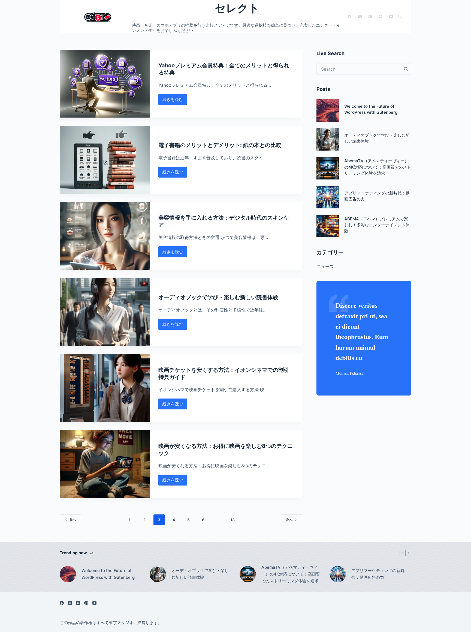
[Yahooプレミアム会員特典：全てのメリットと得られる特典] (105, 84)
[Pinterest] (380, 16)
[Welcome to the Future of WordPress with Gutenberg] (327, 110)
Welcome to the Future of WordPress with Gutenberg (108, 574)
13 (232, 519)
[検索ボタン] (405, 69)
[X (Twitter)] (360, 16)
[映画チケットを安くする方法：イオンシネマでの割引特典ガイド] (105, 388)
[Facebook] (349, 16)
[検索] (400, 16)
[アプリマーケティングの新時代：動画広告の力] (327, 197)
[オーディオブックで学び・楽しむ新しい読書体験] (105, 312)
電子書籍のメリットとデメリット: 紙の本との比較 (219, 145)
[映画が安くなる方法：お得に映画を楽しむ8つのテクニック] (105, 464)
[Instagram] (370, 16)
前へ (73, 520)
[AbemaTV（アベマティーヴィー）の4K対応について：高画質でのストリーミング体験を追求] (327, 168)
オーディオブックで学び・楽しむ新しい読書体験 (218, 297)
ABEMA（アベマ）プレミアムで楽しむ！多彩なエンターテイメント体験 (377, 225)
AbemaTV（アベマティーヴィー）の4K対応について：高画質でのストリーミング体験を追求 (377, 167)
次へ (289, 520)
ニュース (325, 266)
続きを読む (173, 101)
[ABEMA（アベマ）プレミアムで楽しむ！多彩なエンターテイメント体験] (327, 226)
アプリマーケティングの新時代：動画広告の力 (377, 574)
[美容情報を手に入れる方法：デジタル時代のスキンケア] (105, 236)
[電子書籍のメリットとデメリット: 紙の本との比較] (105, 160)
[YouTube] (391, 16)
